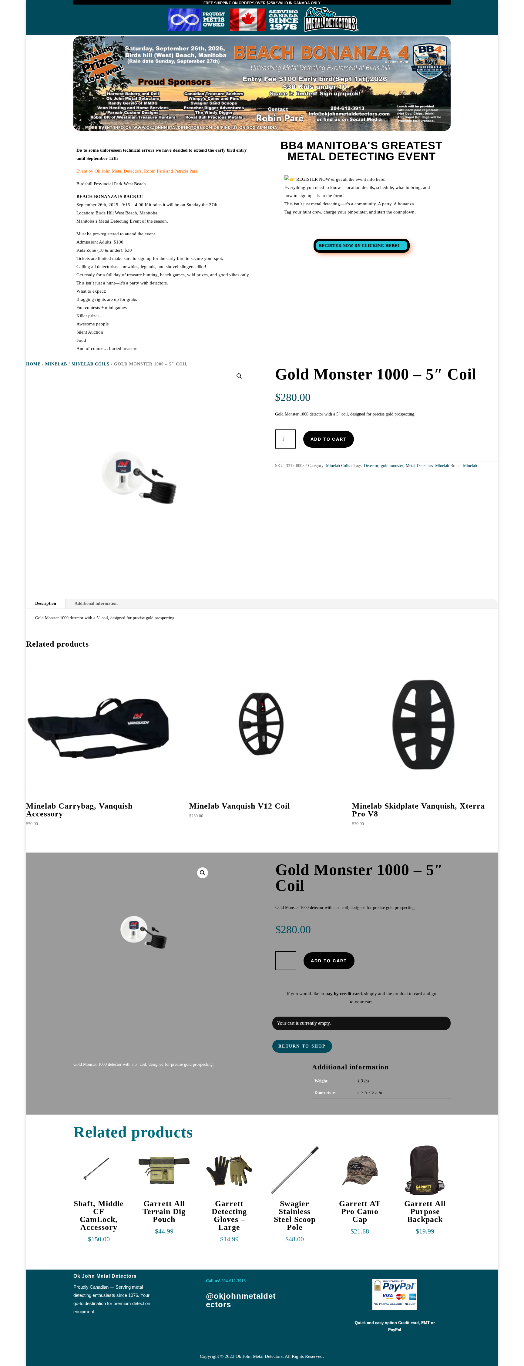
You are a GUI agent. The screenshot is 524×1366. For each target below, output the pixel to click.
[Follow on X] (234, 1323)
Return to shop (302, 1046)
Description (45, 603)
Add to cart (329, 439)
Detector (371, 465)
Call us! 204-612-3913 (226, 1281)
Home (33, 364)
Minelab (56, 364)
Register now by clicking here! (359, 245)
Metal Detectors (419, 465)
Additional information (96, 603)
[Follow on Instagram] (254, 1323)
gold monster (392, 465)
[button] (239, 376)
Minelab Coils (90, 364)
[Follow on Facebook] (214, 1323)
